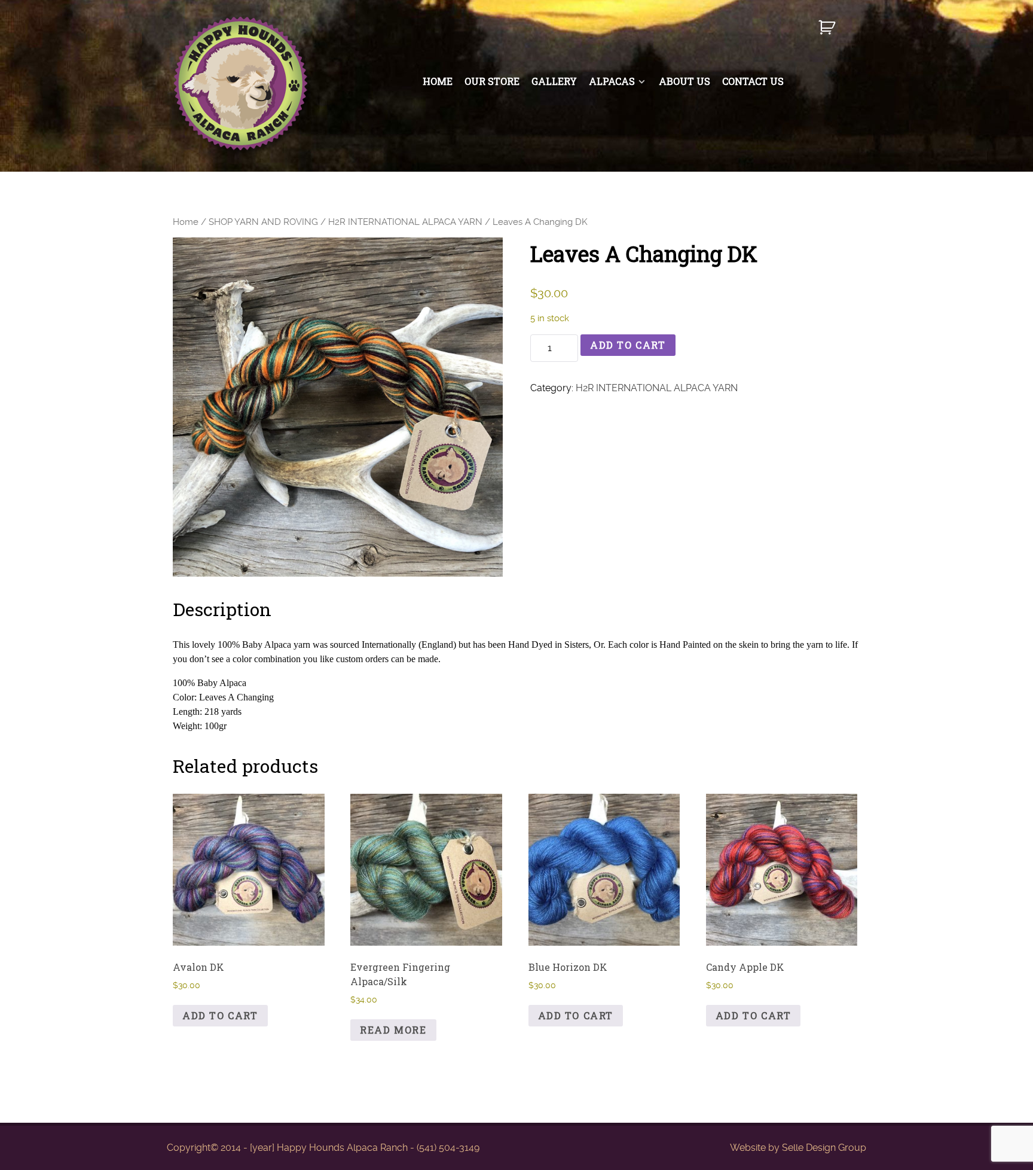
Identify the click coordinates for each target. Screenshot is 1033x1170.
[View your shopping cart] (828, 32)
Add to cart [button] (220, 1015)
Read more (393, 1029)
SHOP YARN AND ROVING (263, 222)
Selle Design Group (824, 1147)
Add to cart (628, 345)
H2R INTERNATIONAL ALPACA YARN (405, 222)
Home (185, 222)
